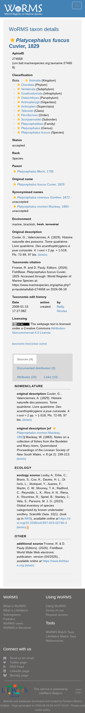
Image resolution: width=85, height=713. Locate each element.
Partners (9, 619)
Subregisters (12, 614)
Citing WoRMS (56, 606)
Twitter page (18, 662)
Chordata (27, 84)
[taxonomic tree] (22, 343)
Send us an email (22, 658)
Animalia (35, 80)
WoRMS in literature (17, 627)
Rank (16, 153)
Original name (22, 179)
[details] (42, 254)
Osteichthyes (30, 97)
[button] (12, 40)
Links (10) (51, 377)
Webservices (54, 640)
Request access (57, 614)
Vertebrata (28, 89)
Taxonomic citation (26, 262)
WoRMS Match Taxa (60, 632)
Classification (22, 75)
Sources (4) (25, 359)
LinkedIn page (19, 671)
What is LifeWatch (15, 610)
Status (17, 140)
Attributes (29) (27, 377)
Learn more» (78, 691)
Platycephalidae (32, 123)
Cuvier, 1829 (41, 184)
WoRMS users (13, 623)
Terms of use (55, 610)
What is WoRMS (14, 606)
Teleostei (27, 110)
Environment (21, 219)
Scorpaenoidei (31, 119)
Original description (27, 232)
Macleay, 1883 (43, 206)
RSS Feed (17, 666)
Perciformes (29, 115)
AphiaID (18, 53)
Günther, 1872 (43, 197)
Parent (17, 166)
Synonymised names (27, 192)
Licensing (19, 318)
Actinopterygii (30, 102)
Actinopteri (28, 106)
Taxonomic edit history (29, 297)
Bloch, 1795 (35, 171)
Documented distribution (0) (36, 368)
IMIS (27, 518)
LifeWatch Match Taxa (61, 636)
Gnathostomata (31, 93)
